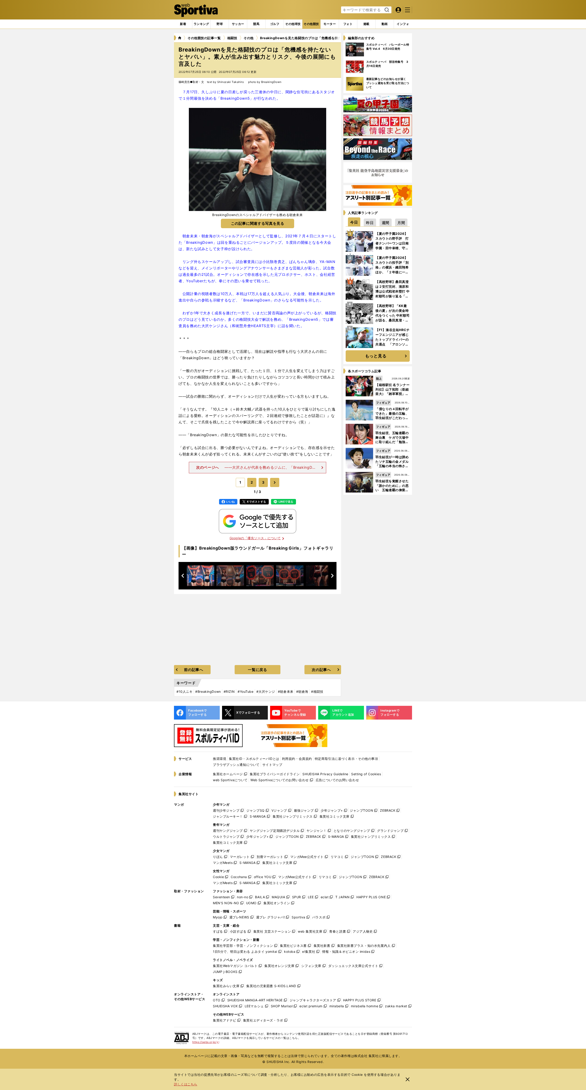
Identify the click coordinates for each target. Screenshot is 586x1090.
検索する (386, 10)
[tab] (220, 24)
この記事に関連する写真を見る (257, 223)
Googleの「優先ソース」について (255, 538)
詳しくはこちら (185, 1084)
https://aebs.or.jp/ (206, 1042)
